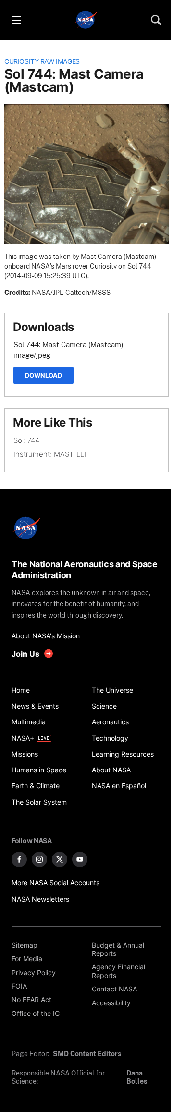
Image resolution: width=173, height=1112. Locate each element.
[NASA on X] (59, 859)
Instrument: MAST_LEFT (53, 454)
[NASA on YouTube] (79, 859)
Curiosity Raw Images (42, 61)
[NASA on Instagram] (39, 859)
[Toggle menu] (16, 20)
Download (43, 375)
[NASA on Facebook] (19, 859)
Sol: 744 (26, 440)
